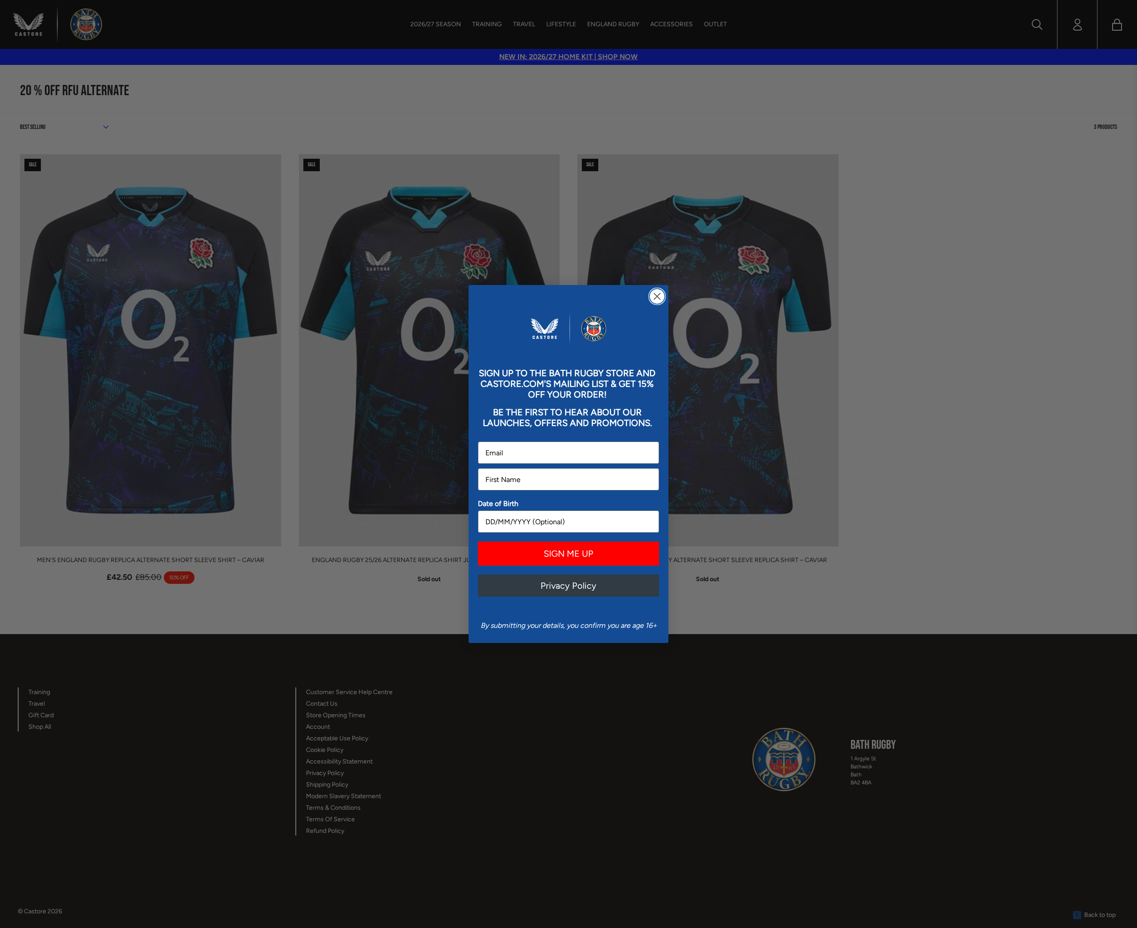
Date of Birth (498, 503)
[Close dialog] (657, 296)
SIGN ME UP (568, 553)
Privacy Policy (568, 585)
